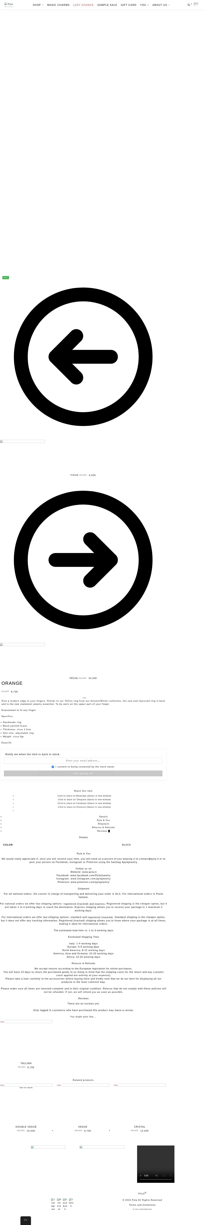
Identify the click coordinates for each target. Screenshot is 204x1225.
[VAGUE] (83, 1103)
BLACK (126, 844)
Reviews (103, 831)
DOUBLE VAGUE (26, 1127)
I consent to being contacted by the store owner (84, 766)
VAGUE (83, 1127)
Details (103, 816)
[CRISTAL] (140, 1103)
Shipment (103, 824)
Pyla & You (103, 820)
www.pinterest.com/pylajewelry (90, 882)
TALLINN (26, 1063)
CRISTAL (139, 1127)
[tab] (103, 816)
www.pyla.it (89, 872)
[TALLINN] (26, 1039)
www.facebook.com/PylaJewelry (90, 875)
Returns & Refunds (103, 827)
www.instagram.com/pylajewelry (91, 878)
